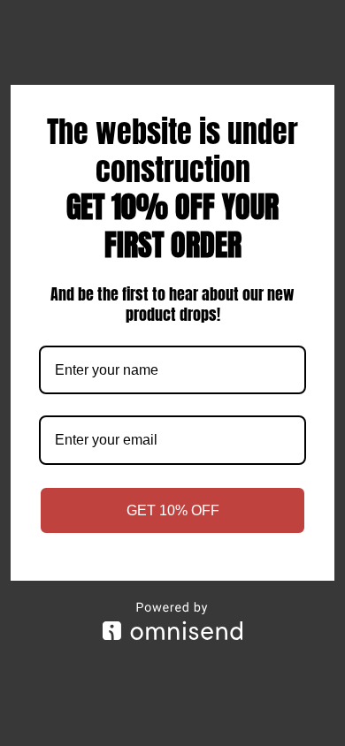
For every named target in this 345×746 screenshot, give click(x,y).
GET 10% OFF (172, 510)
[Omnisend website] (172, 621)
